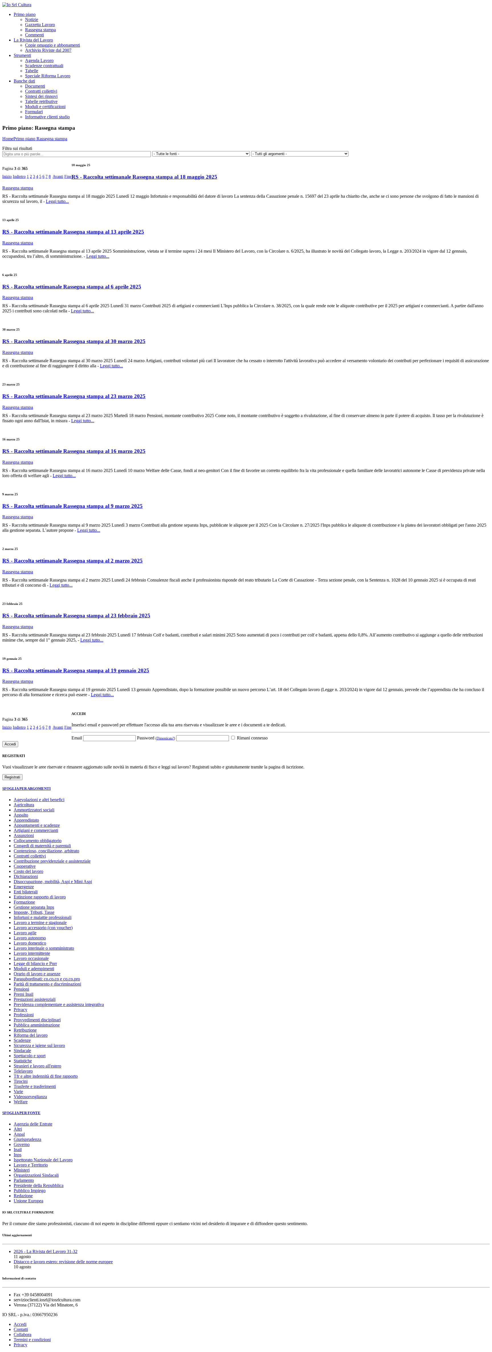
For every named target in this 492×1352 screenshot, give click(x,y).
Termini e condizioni (32, 1339)
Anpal (19, 1134)
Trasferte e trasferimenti (35, 1086)
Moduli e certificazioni (45, 106)
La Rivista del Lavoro (33, 40)
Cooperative (25, 866)
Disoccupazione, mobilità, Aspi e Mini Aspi (53, 881)
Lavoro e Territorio (31, 1165)
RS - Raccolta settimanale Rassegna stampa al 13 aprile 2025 (73, 232)
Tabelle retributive (41, 101)
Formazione (24, 902)
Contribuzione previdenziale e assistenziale (52, 861)
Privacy (20, 1009)
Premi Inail (23, 994)
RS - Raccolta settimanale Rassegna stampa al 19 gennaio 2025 (75, 670)
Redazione (23, 1195)
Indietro (19, 176)
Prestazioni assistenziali (35, 999)
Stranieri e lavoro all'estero (37, 1066)
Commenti (34, 34)
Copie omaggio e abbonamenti (52, 45)
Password (156, 737)
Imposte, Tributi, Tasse (34, 912)
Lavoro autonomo (30, 937)
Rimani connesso (252, 737)
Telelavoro (23, 1071)
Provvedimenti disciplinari (37, 1019)
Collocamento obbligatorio (38, 840)
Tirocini (21, 1081)
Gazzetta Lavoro (40, 24)
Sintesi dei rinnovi (41, 96)
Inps (17, 1154)
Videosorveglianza (30, 1096)
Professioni (24, 1014)
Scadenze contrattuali (44, 65)
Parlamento (24, 1180)
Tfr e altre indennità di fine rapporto (46, 1076)
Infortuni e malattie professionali (42, 917)
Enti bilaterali (26, 891)
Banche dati (24, 81)
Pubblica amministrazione (37, 1025)
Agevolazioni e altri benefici (39, 799)
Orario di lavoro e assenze (37, 973)
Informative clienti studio (47, 116)
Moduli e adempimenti (34, 968)
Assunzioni (24, 835)
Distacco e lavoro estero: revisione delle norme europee (63, 1261)
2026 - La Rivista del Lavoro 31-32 (45, 1251)
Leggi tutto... (57, 201)
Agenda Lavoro (39, 60)
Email (76, 737)
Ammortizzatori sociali (34, 809)
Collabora (22, 1334)
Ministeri (22, 1170)
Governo (22, 1144)
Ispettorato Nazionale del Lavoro (43, 1159)
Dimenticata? (165, 738)
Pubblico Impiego (30, 1190)
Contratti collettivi (41, 91)
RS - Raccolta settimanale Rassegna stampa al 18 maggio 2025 (144, 177)
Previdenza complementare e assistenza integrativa (59, 1004)
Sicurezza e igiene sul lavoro (39, 1045)
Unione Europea (28, 1200)
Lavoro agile (25, 932)
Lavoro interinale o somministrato (44, 948)
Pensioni (21, 989)
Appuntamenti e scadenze (37, 825)
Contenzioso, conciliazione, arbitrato (46, 850)
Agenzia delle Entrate (33, 1124)
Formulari (34, 111)
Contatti (21, 1329)
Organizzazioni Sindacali (36, 1175)
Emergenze (24, 886)
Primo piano (25, 14)
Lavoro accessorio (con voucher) (43, 927)
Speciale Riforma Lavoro (47, 75)
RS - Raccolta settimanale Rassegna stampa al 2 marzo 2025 (72, 561)
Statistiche (23, 1060)
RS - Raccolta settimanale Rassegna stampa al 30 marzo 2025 (73, 341)
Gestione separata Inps (34, 907)
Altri (18, 1129)
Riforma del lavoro (31, 1035)
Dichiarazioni (26, 876)
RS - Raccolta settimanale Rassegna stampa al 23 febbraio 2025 (76, 616)
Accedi (20, 1324)
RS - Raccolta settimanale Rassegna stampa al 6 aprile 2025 (71, 287)
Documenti (35, 86)
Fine (67, 176)
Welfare (21, 1101)
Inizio (7, 176)
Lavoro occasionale (31, 958)
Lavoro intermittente (32, 953)
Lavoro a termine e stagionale (40, 922)
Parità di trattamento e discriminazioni (47, 984)
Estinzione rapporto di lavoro (40, 897)
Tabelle (31, 70)
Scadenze (22, 1040)
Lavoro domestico (30, 943)
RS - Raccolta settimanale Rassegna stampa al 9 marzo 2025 (72, 506)
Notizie (31, 19)
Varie (18, 1091)
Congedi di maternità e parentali (42, 845)
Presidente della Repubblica (38, 1185)
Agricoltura (24, 804)
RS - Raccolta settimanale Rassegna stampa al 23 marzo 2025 (73, 396)
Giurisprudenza (27, 1139)
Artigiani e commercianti (36, 830)
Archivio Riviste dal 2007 (48, 50)
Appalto (21, 815)
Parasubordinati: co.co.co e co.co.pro (47, 978)
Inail (18, 1149)
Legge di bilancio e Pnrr (35, 963)
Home (7, 138)
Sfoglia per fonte (21, 1113)
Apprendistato (26, 820)
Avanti (58, 176)
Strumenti (22, 55)
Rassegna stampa (40, 29)
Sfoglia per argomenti (26, 788)
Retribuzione (25, 1030)
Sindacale (22, 1050)
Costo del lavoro (28, 871)
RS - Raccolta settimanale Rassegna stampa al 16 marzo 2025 (73, 451)
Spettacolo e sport (30, 1055)
